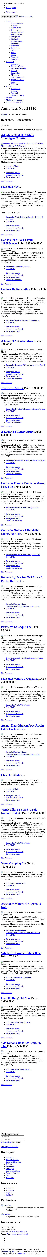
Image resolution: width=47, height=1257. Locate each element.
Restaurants (15, 48)
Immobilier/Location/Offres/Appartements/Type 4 (25, 460)
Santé (13, 50)
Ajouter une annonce (14, 102)
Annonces (10, 62)
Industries (15, 46)
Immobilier (15, 43)
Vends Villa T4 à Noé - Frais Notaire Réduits (19, 811)
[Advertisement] (23, 1109)
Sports (13, 55)
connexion (16, 1142)
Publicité (9, 1195)
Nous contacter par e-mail (17, 1234)
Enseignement (16, 34)
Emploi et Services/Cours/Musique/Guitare (23, 555)
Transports (15, 59)
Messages (15, 75)
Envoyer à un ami (13, 173)
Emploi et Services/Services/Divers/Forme (22, 320)
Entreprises (15, 37)
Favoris (9, 98)
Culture (14, 91)
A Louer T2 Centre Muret (18, 341)
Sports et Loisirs (17, 80)
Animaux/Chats (12, 166)
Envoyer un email (13, 177)
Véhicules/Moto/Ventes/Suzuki (18, 1022)
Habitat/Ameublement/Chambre (18, 977)
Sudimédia (21, 1254)
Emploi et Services (18, 68)
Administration (17, 23)
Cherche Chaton (12, 775)
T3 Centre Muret (12, 388)
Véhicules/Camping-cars (15, 883)
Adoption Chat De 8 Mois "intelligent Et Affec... (17, 136)
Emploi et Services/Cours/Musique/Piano (22, 507)
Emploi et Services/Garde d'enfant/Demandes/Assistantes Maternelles (23, 605)
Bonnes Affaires (17, 66)
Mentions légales (7, 1251)
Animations (15, 89)
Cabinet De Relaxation (16, 289)
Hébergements (16, 41)
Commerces (15, 30)
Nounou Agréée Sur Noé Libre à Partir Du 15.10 (21, 579)
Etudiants (14, 39)
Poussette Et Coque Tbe (16, 626)
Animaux (14, 64)
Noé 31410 (10, 168)
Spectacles (15, 93)
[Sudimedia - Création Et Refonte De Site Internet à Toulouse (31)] (6, 1205)
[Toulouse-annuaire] (24, 16)
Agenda (9, 86)
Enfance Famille (17, 32)
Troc (13, 82)
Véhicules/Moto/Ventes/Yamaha (18, 1069)
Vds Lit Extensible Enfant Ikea (21, 953)
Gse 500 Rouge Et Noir (16, 998)
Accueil (4, 114)
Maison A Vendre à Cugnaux (19, 678)
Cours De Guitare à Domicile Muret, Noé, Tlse (19, 532)
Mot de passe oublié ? (9, 1147)
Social (13, 53)
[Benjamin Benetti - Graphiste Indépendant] (6, 1214)
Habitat (14, 71)
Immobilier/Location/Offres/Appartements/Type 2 (25, 365)
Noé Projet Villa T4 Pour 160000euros (17, 241)
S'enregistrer (11, 8)
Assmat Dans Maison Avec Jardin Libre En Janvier (22, 727)
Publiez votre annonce (10, 1134)
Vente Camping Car (14, 863)
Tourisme (14, 57)
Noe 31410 (10, 221)
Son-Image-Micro (18, 77)
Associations (16, 28)
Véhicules (15, 84)
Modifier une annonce (14, 100)
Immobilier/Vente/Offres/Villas (18, 266)
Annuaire (9, 21)
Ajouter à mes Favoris (14, 175)
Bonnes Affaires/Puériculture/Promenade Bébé (24, 658)
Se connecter (11, 12)
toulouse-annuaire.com (18, 1232)
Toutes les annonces (14, 280)
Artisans (14, 25)
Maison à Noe (10, 186)
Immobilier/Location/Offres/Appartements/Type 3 (25, 409)
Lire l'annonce (6, 181)
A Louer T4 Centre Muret (18, 431)
